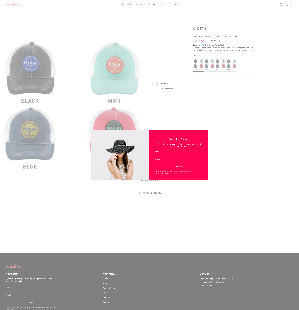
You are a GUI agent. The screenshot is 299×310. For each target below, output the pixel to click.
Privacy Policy (193, 171)
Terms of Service (160, 173)
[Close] (204, 134)
